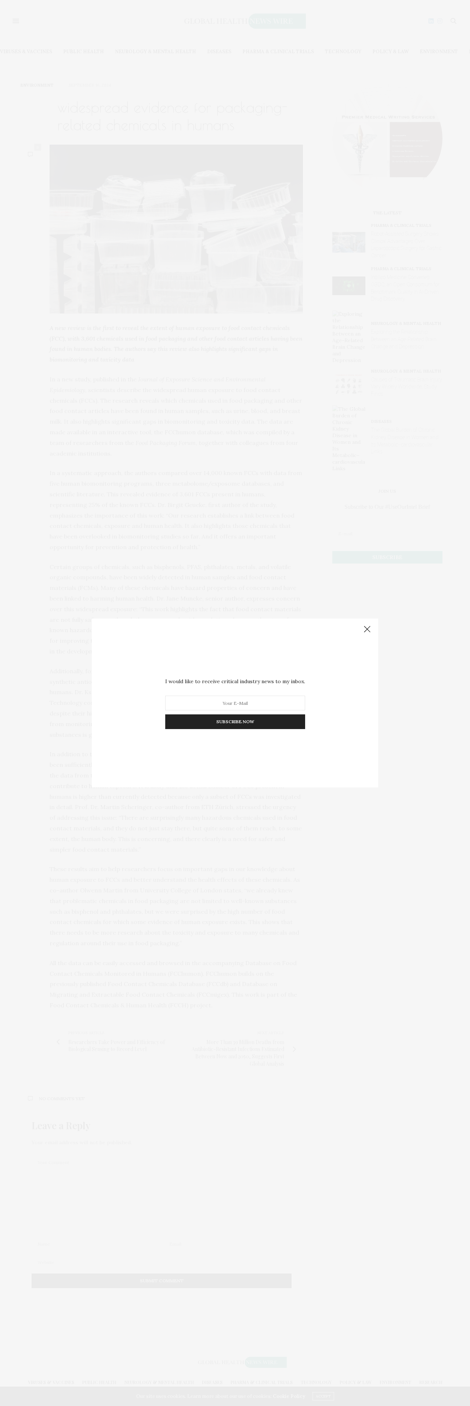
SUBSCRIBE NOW (235, 721)
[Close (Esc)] (367, 629)
